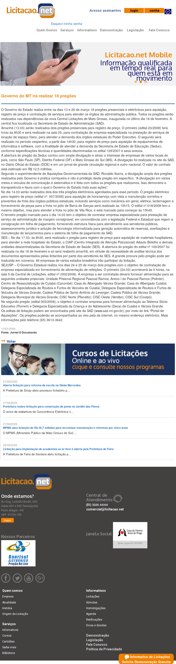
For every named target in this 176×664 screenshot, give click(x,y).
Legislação (135, 30)
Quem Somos (46, 30)
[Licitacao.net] (26, 481)
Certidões (8, 641)
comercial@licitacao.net (105, 509)
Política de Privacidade (104, 649)
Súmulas (91, 602)
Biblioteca (8, 653)
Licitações (92, 596)
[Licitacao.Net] (31, 12)
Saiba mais (9, 647)
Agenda (91, 614)
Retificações (94, 619)
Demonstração (111, 30)
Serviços (67, 30)
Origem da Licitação (15, 614)
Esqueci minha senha (66, 23)
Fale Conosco (159, 30)
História (7, 608)
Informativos (87, 30)
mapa (7, 520)
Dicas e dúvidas (96, 625)
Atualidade (9, 602)
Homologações (96, 608)
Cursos (6, 635)
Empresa (8, 596)
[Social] (130, 534)
